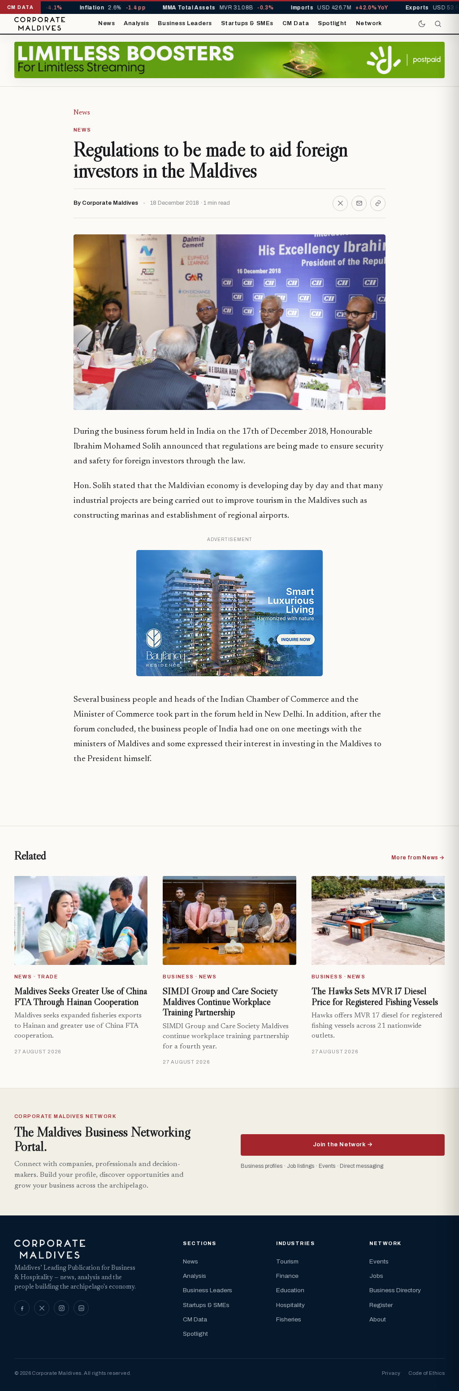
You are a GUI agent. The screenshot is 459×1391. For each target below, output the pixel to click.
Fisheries (288, 1319)
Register (381, 1305)
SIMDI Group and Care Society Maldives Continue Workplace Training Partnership (220, 1001)
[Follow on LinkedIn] (81, 1308)
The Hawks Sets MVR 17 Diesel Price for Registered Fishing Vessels (375, 996)
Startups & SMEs (247, 23)
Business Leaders (185, 23)
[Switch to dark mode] (422, 24)
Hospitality (290, 1305)
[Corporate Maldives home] (39, 24)
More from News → (418, 857)
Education (290, 1290)
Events (379, 1261)
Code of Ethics (426, 1373)
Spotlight (332, 23)
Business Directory (395, 1290)
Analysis (136, 23)
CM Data (295, 23)
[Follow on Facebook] (22, 1308)
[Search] (438, 24)
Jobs (376, 1275)
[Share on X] (340, 203)
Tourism (287, 1261)
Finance (287, 1275)
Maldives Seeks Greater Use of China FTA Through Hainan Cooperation (80, 996)
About (377, 1319)
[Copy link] (377, 203)
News (106, 23)
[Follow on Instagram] (61, 1308)
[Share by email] (359, 203)
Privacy (391, 1373)
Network (369, 23)
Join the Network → (342, 1144)
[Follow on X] (41, 1308)
